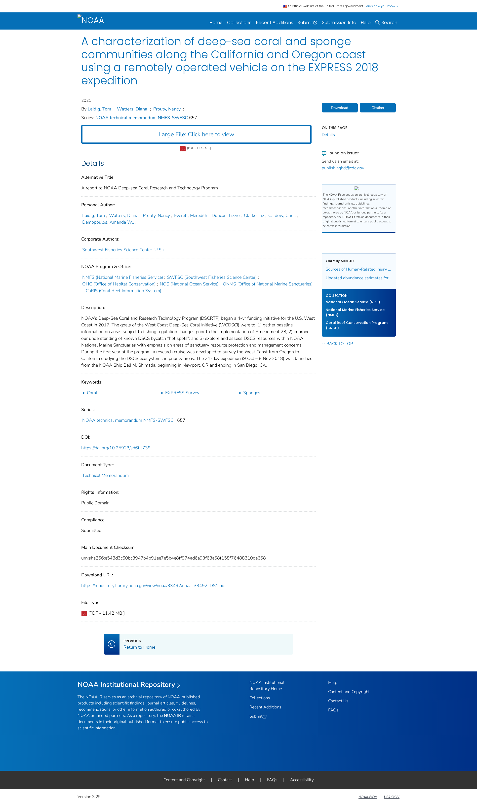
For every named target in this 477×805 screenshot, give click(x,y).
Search (389, 22)
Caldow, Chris (282, 215)
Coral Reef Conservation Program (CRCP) (357, 325)
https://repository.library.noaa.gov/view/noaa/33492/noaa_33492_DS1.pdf (153, 586)
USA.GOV (391, 796)
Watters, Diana (132, 109)
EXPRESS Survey (182, 393)
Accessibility (302, 780)
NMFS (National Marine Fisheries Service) (122, 277)
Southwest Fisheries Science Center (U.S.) (123, 250)
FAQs (333, 710)
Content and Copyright (349, 692)
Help (366, 22)
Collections (239, 22)
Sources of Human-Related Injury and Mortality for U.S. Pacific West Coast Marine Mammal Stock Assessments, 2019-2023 (359, 269)
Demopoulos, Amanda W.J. (109, 222)
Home (216, 22)
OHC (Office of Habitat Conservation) (119, 284)
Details (328, 135)
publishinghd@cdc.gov (343, 168)
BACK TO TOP (339, 344)
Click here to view (196, 134)
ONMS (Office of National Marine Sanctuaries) (268, 284)
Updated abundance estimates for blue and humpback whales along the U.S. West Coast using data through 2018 (359, 278)
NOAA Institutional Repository (126, 684)
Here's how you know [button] (380, 6)
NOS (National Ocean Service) (189, 284)
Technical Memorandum (105, 475)
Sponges (251, 393)
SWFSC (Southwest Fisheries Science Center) (212, 277)
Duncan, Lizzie (225, 215)
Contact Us (338, 701)
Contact (225, 780)
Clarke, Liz (254, 215)
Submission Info (339, 22)
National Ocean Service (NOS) (353, 302)
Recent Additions (274, 22)
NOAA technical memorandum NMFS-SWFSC (142, 118)
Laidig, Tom (99, 109)
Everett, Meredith (190, 215)
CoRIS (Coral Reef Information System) (123, 291)
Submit (305, 22)
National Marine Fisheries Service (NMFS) (355, 312)
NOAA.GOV (367, 796)
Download (339, 107)
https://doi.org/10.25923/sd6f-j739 (116, 448)
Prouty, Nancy (167, 109)
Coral (92, 393)
